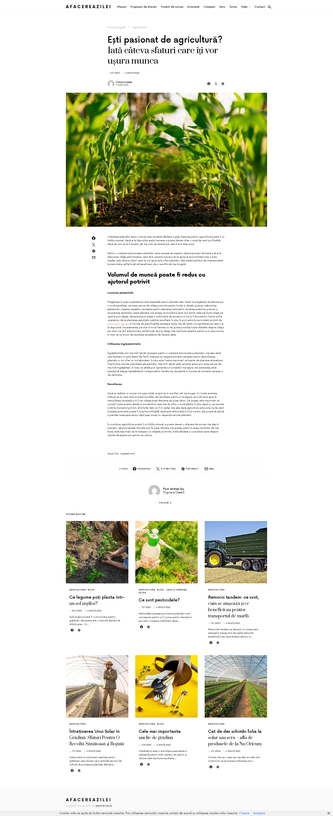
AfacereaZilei (89, 6)
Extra (142, 593)
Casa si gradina (176, 590)
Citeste (244, 813)
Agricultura (140, 27)
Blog (91, 590)
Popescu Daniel (124, 82)
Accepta (259, 813)
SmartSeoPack (103, 806)
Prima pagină (116, 27)
